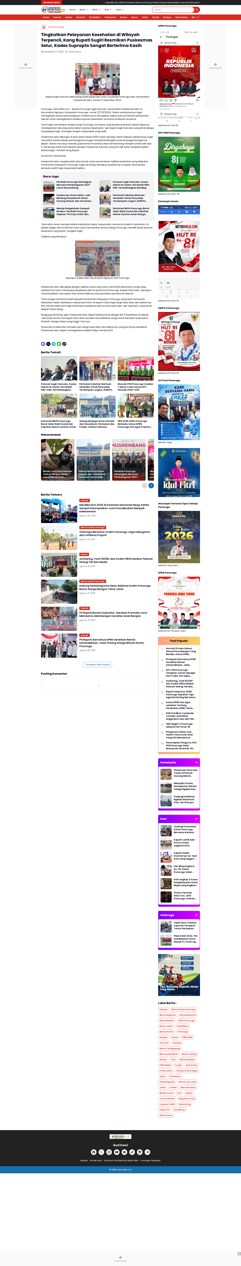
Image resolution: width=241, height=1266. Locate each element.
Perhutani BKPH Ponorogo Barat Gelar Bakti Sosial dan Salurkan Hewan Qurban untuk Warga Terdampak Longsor (131, 211)
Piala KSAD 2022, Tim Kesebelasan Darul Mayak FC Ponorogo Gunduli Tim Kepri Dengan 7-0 (186, 939)
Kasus (134, 17)
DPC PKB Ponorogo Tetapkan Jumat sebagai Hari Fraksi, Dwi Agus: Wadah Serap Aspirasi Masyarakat (180, 673)
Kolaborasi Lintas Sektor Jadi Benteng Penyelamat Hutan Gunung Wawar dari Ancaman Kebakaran (73, 198)
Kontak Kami (96, 1160)
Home (72, 9)
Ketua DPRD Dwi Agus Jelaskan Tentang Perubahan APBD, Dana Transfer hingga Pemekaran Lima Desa (179, 705)
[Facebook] (43, 344)
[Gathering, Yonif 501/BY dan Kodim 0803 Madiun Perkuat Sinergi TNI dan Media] (59, 565)
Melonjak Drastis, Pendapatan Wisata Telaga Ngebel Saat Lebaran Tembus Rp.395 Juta (185, 786)
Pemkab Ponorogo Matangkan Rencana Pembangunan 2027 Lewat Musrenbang (73, 185)
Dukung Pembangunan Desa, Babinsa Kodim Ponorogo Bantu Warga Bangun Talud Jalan (115, 587)
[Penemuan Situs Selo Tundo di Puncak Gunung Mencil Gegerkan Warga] (166, 774)
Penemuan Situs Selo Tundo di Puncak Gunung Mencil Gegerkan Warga (185, 773)
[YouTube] (117, 1152)
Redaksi (84, 1160)
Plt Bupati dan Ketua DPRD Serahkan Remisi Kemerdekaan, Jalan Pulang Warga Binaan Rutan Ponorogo (111, 643)
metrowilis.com (124, 1169)
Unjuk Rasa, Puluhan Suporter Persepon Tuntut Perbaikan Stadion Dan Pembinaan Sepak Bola (185, 925)
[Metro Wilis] (53, 9)
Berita (82, 9)
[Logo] (120, 1136)
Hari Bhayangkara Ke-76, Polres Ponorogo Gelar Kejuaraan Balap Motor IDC (184, 869)
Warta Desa (181, 17)
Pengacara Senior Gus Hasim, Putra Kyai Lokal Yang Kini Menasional (179, 735)
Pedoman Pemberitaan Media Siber (121, 1160)
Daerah (57, 17)
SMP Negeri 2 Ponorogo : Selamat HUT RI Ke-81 (180, 725)
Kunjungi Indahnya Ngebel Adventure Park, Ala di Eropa (184, 799)
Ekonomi (80, 17)
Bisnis (95, 9)
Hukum (68, 17)
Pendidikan (95, 17)
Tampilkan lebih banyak (97, 664)
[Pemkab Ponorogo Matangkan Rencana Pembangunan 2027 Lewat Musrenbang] (48, 186)
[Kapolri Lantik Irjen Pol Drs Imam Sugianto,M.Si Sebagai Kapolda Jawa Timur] (166, 844)
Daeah (84, 554)
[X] (48, 344)
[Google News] (124, 1152)
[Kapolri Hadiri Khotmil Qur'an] (166, 857)
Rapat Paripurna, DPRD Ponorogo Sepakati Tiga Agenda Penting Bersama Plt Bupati (180, 694)
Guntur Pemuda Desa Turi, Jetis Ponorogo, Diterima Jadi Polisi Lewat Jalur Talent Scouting (185, 895)
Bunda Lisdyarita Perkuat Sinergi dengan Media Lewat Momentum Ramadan (57, 474)
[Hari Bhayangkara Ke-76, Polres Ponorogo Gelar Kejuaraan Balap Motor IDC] (166, 870)
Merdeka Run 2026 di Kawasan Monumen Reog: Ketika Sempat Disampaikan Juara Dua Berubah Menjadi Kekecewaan (105, 2)
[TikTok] (132, 1152)
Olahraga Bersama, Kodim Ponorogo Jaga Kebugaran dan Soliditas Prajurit (114, 533)
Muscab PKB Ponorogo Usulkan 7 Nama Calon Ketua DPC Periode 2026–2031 (135, 387)
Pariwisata (110, 17)
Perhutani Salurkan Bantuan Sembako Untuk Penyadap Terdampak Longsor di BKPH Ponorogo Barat (129, 198)
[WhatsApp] (59, 344)
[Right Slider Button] (197, 17)
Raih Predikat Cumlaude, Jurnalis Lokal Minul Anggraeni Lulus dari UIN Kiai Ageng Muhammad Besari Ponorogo (180, 716)
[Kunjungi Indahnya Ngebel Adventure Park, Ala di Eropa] (166, 800)
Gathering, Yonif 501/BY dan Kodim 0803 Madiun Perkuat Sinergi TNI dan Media (116, 560)
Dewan (123, 17)
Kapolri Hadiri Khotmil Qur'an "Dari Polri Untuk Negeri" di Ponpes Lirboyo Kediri (185, 856)
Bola (107, 9)
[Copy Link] (64, 344)
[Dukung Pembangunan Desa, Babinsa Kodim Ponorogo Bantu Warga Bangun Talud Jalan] (59, 592)
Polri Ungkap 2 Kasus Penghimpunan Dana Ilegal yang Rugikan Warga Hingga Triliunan (186, 882)
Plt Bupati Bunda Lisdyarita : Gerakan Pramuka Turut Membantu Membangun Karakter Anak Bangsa (113, 614)
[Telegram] (54, 344)
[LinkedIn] (140, 1152)
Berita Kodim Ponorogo (93, 527)
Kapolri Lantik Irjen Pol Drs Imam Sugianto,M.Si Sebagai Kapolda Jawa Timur (184, 842)
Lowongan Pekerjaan (151, 1160)
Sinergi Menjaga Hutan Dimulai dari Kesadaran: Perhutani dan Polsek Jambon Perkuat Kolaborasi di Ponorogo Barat (96, 424)
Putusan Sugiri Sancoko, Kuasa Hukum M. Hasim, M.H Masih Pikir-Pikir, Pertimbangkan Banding (131, 185)
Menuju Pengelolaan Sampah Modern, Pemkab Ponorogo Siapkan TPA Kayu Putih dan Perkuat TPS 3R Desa (73, 211)
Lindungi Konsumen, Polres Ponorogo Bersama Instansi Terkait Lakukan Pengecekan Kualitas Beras (185, 829)
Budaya (167, 17)
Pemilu (155, 17)
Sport (118, 9)
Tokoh (145, 17)
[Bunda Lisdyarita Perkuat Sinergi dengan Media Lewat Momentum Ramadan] (57, 460)
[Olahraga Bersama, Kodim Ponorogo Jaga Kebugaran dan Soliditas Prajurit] (59, 538)
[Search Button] (197, 10)
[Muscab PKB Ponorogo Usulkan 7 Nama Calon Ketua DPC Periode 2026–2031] (136, 368)
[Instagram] (109, 1152)
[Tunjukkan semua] (196, 762)
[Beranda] (44, 27)
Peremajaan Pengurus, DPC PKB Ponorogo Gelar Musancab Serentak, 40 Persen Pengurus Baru (181, 745)
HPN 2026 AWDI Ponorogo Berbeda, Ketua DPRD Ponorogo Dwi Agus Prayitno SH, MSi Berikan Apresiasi (134, 424)
